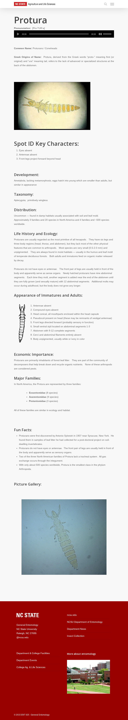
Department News (76, 629)
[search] (105, 4)
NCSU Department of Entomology (84, 622)
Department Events (26, 660)
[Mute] (100, 34)
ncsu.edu (72, 615)
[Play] (18, 34)
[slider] (107, 33)
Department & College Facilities (33, 653)
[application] (64, 34)
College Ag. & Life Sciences (30, 667)
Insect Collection (75, 636)
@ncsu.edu (22, 637)
